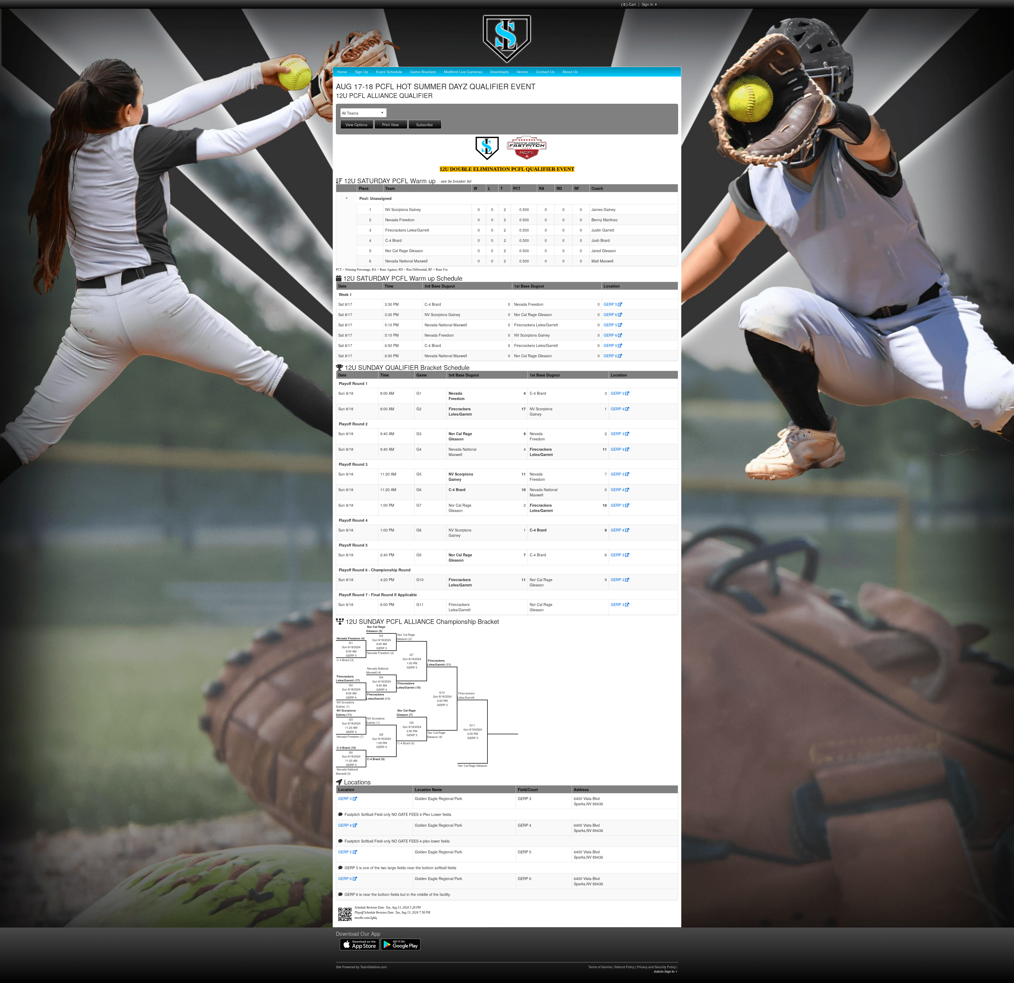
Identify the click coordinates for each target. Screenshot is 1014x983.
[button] (346, 198)
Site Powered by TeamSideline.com (361, 967)
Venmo (522, 72)
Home (342, 72)
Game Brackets (423, 72)
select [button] (382, 113)
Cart (628, 4)
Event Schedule (389, 72)
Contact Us (545, 72)
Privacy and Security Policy (656, 967)
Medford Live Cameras (463, 72)
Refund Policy (624, 967)
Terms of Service (600, 967)
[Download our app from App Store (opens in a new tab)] (359, 943)
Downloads (499, 72)
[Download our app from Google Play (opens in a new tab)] (400, 943)
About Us (570, 72)
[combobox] (359, 113)
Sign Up (361, 72)
